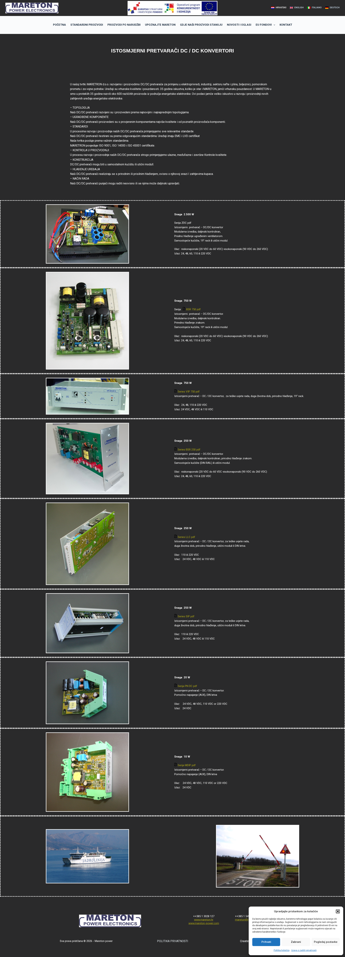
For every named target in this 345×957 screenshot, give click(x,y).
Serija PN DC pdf (188, 686)
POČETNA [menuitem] (59, 24)
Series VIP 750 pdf (189, 391)
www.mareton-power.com (203, 923)
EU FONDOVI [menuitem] (264, 24)
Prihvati (266, 942)
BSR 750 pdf (193, 309)
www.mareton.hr (203, 919)
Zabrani (296, 942)
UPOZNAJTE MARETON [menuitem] (160, 24)
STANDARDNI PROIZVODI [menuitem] (86, 24)
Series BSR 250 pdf (189, 449)
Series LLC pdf (186, 537)
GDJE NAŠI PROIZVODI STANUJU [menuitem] (201, 24)
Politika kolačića (281, 950)
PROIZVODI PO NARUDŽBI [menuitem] (124, 24)
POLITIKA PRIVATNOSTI (172, 941)
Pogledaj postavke (325, 942)
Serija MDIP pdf (187, 765)
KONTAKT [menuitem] (286, 24)
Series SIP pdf (186, 616)
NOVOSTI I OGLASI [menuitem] (239, 24)
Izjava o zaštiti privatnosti (304, 950)
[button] (338, 911)
